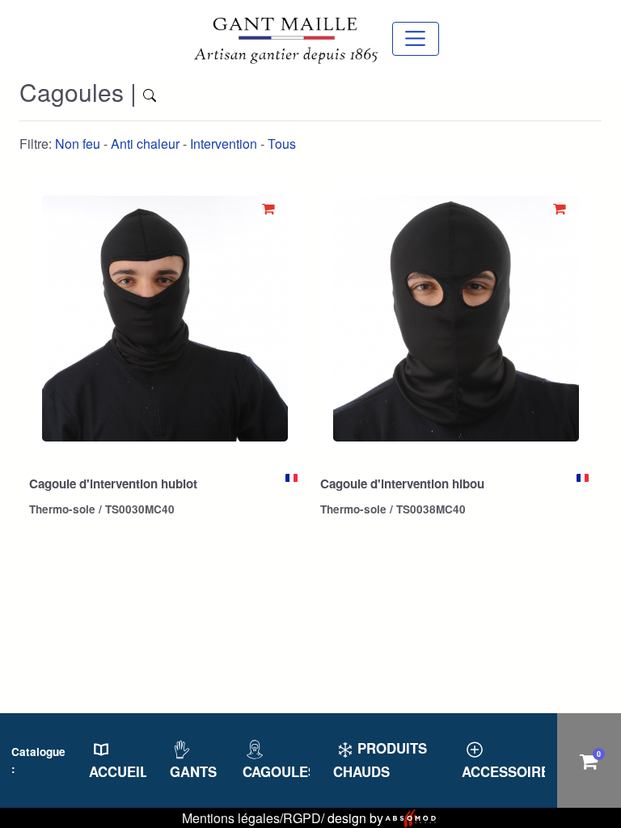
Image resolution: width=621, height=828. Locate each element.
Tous (282, 143)
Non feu (77, 143)
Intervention (223, 143)
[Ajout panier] (268, 208)
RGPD (302, 818)
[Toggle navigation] (415, 38)
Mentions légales (231, 818)
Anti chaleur (145, 143)
